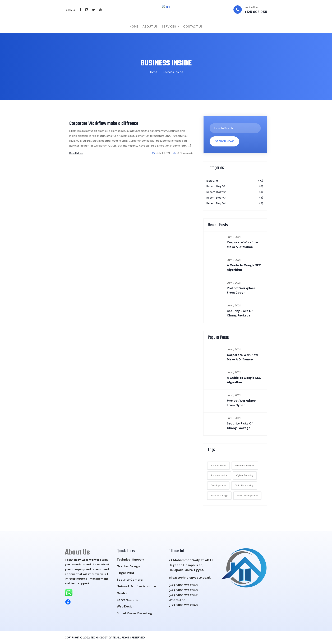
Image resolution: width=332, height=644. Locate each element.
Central (122, 593)
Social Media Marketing (134, 613)
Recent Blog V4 (234, 203)
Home (134, 26)
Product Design (219, 495)
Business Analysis (245, 465)
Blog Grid (234, 180)
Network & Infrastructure (136, 586)
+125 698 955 (256, 12)
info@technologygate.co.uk (190, 577)
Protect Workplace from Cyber (241, 290)
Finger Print (125, 573)
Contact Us (193, 26)
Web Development (247, 495)
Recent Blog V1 (234, 186)
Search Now (224, 141)
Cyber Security (244, 475)
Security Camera (130, 580)
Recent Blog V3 (234, 197)
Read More (76, 153)
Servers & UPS (127, 600)
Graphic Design (128, 566)
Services (169, 26)
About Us (150, 26)
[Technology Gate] (166, 9)
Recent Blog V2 (234, 192)
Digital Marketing (244, 485)
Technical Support (130, 559)
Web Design (125, 606)
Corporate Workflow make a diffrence (104, 123)
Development (218, 485)
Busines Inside (218, 465)
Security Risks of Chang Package (240, 313)
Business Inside (172, 72)
